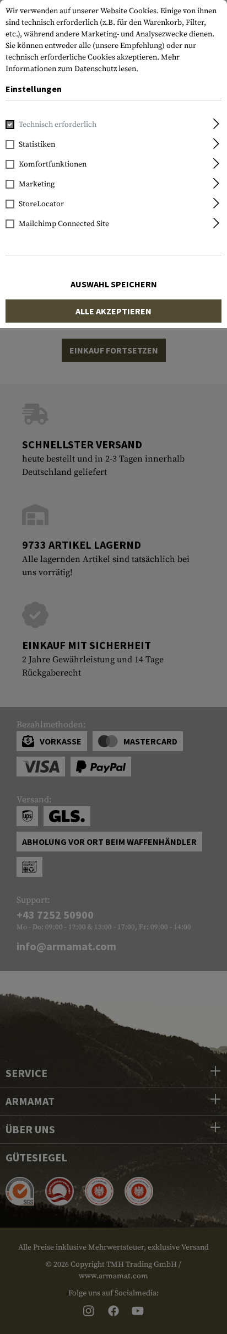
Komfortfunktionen (53, 164)
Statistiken (37, 144)
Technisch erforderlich (57, 125)
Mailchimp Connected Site (64, 224)
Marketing (37, 184)
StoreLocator (41, 204)
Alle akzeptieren (113, 311)
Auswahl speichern (114, 284)
